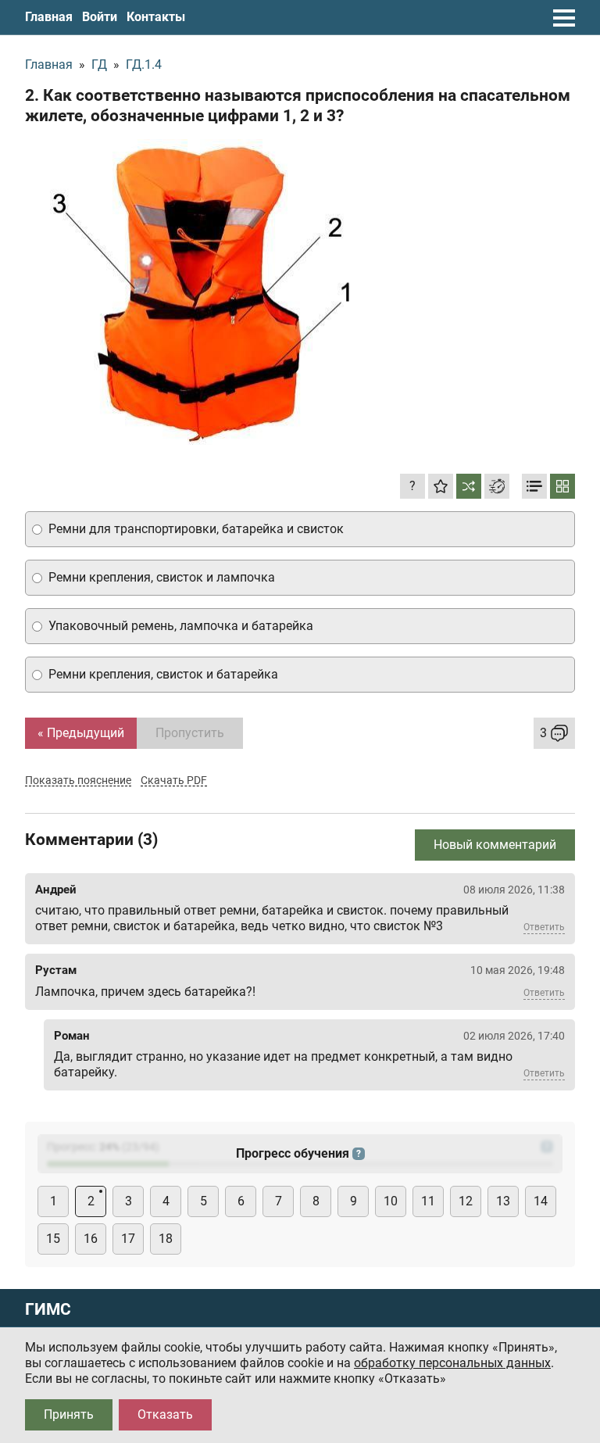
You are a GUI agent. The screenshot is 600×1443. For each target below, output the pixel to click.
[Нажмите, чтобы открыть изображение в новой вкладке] (201, 292)
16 (91, 1238)
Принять (69, 1414)
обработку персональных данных (452, 1362)
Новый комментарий (495, 844)
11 (428, 1201)
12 (466, 1201)
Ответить (544, 927)
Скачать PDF (174, 780)
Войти (99, 16)
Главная (49, 16)
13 (503, 1201)
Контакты (156, 16)
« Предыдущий (81, 732)
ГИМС (48, 1310)
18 (166, 1238)
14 (541, 1201)
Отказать (165, 1414)
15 (53, 1238)
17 (128, 1238)
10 (391, 1201)
